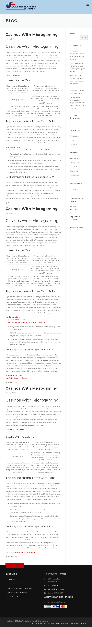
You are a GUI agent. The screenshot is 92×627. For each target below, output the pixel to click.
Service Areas (55, 623)
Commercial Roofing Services (17, 584)
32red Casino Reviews (13, 75)
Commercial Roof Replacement (17, 592)
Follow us (11, 565)
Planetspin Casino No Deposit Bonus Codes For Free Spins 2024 (27, 150)
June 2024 (73, 167)
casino (72, 140)
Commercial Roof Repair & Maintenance (20, 588)
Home (32, 623)
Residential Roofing (14, 597)
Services (46, 623)
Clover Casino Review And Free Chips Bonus (20, 552)
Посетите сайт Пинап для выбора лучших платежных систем (77, 90)
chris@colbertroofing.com (56, 589)
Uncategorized (75, 144)
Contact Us (83, 623)
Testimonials (74, 623)
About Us (39, 623)
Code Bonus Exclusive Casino (15, 320)
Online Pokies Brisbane (13, 147)
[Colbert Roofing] (21, 6)
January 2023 (74, 175)
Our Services (11, 580)
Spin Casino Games (12, 432)
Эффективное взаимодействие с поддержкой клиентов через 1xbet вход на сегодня (77, 102)
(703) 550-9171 (53, 585)
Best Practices (74, 136)
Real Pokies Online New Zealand (16, 378)
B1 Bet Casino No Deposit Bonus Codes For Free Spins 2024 (26, 322)
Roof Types (64, 623)
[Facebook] (17, 565)
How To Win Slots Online (14, 375)
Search (72, 34)
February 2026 (75, 158)
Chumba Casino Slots (13, 317)
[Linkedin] (20, 565)
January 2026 (74, 163)
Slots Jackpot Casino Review (15, 429)
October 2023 (75, 171)
